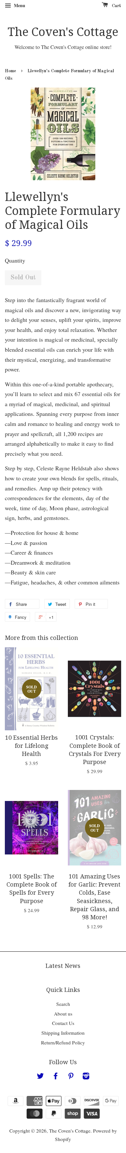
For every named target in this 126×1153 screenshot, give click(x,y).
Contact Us (63, 1023)
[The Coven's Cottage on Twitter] (40, 1077)
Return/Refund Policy (63, 1042)
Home (10, 71)
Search (63, 1004)
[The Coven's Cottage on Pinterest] (70, 1077)
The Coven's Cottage (63, 32)
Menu (19, 5)
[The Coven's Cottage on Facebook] (55, 1077)
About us (63, 1013)
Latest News (63, 965)
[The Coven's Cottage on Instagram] (85, 1077)
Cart (115, 6)
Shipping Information (63, 1032)
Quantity (15, 260)
